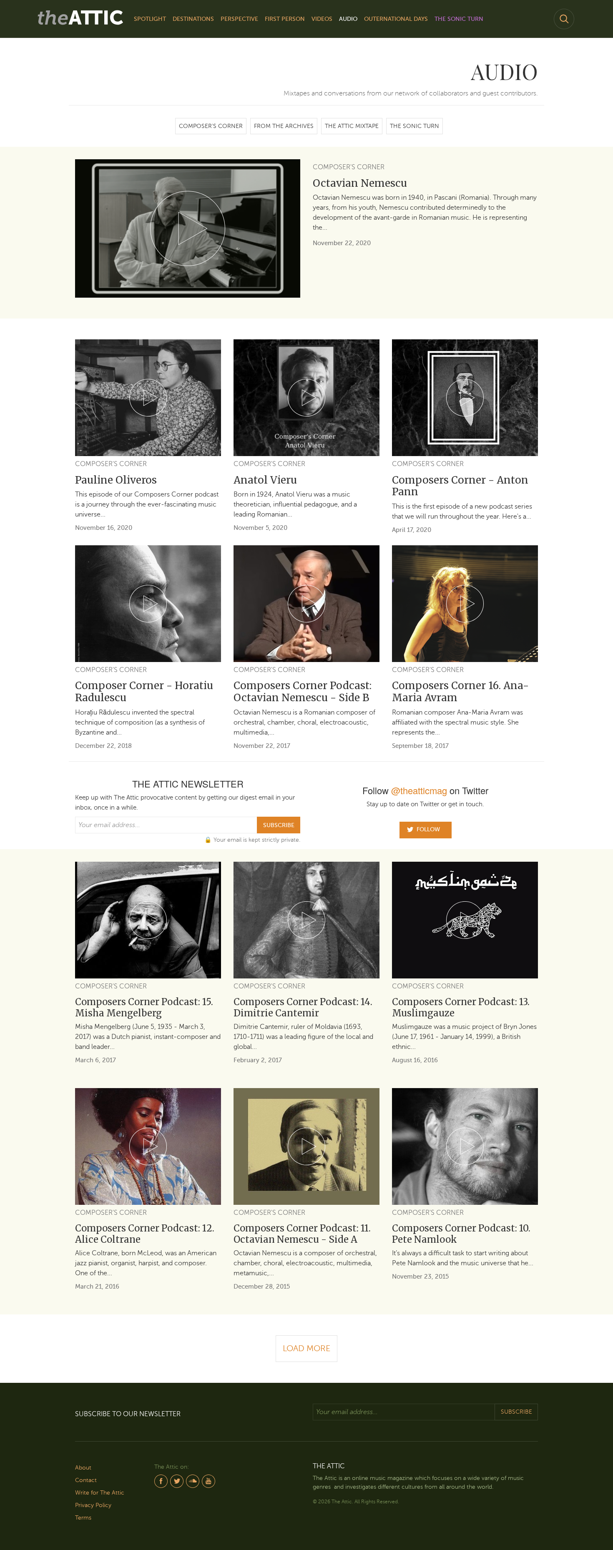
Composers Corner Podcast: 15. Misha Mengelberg (144, 1007)
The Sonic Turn (459, 19)
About (83, 1468)
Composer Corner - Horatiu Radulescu (144, 691)
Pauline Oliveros (116, 480)
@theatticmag (419, 790)
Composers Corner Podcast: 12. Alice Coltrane (144, 1233)
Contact (86, 1480)
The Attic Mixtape (352, 126)
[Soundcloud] (192, 1479)
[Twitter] (176, 1479)
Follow (428, 829)
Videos (322, 19)
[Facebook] (161, 1479)
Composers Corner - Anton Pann (460, 486)
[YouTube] (208, 1479)
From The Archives (284, 126)
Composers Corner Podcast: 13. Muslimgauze (461, 1007)
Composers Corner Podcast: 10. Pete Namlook (461, 1233)
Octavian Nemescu (360, 183)
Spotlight (150, 19)
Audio (348, 19)
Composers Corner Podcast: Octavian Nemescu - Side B (303, 691)
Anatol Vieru (265, 480)
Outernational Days (396, 19)
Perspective (239, 19)
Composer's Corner (211, 126)
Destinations (193, 19)
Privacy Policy (93, 1505)
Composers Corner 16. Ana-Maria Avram (460, 691)
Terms (83, 1518)
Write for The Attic (99, 1493)
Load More (306, 1348)
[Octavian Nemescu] (187, 228)
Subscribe (278, 825)
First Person (285, 19)
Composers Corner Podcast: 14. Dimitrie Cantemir (303, 1007)
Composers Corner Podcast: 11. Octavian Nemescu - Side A (302, 1233)
